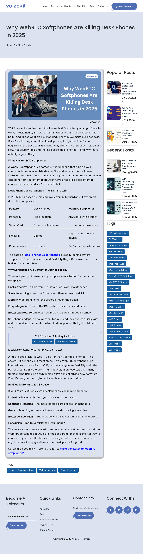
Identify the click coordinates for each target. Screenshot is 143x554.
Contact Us (102, 6)
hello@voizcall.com (66, 341)
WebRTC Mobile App (119, 301)
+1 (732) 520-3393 (43, 341)
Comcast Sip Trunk (118, 245)
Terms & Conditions (49, 520)
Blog (92, 6)
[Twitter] (119, 510)
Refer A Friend (46, 530)
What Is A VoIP (116, 313)
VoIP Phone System (118, 331)
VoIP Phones (115, 325)
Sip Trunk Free (115, 251)
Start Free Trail (84, 515)
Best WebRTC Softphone (121, 276)
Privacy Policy (46, 525)
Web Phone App (116, 264)
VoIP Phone (114, 319)
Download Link (17, 525)
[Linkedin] (136, 510)
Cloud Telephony (68, 470)
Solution (68, 6)
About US (44, 509)
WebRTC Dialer (116, 307)
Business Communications (21, 470)
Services (55, 6)
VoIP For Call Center (118, 294)
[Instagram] (127, 510)
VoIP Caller (114, 288)
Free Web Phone (117, 258)
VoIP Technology (47, 470)
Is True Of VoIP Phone (119, 338)
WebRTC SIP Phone (118, 282)
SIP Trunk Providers (118, 233)
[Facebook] (110, 510)
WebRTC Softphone (118, 270)
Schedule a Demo (125, 6)
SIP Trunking (114, 239)
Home (45, 6)
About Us (81, 6)
